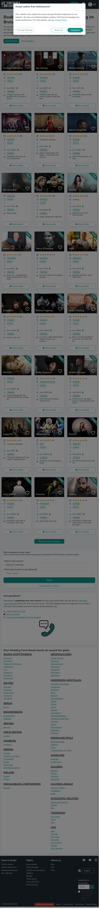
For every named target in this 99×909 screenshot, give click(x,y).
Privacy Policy (61, 20)
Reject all (59, 30)
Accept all (75, 30)
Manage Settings (24, 30)
